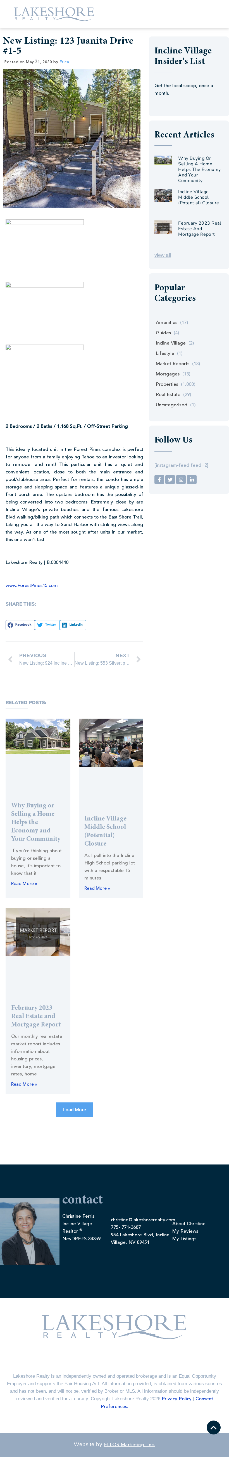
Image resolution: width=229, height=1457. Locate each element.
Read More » (24, 884)
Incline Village (171, 343)
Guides (163, 333)
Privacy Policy (177, 1399)
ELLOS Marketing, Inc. (129, 1445)
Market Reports (172, 364)
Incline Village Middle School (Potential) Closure (198, 197)
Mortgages (168, 374)
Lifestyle (165, 353)
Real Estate (168, 394)
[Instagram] (181, 479)
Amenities (166, 322)
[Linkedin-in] (192, 479)
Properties (167, 384)
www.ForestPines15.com (32, 585)
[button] (20, 625)
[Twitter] (170, 479)
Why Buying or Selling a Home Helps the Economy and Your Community (35, 823)
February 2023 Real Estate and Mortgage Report (36, 1016)
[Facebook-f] (159, 479)
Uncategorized (171, 405)
